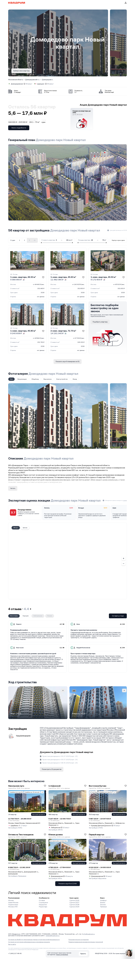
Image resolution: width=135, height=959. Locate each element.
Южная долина (56, 834)
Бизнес (102, 902)
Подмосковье (13, 904)
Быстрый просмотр (38, 814)
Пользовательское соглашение (78, 939)
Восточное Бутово (97, 786)
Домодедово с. (47, 79)
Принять (83, 953)
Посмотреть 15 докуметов (51, 769)
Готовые (42, 900)
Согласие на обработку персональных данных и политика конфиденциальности (34, 939)
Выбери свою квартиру (21, 71)
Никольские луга (16, 786)
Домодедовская (17, 84)
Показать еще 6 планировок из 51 (68, 361)
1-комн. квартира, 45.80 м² (23, 331)
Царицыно (40, 84)
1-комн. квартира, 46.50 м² (23, 277)
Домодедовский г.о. (32, 79)
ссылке (125, 500)
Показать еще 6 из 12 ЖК (67, 883)
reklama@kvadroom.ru (52, 935)
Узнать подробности (18, 128)
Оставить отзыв (118, 616)
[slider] (41, 242)
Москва (11, 900)
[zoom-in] (124, 558)
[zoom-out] (124, 564)
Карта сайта (12, 944)
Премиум (103, 907)
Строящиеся (43, 902)
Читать (12, 488)
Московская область (15, 79)
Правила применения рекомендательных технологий (85, 942)
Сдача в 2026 (74, 900)
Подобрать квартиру (100, 322)
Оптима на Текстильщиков (20, 834)
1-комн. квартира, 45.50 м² (103, 277)
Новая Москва (13, 902)
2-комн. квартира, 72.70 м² (63, 331)
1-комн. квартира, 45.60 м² (63, 277)
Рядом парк (43, 907)
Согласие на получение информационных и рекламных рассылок (29, 942)
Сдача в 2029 (74, 907)
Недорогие (43, 904)
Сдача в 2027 (74, 902)
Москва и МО (13, 907)
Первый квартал (96, 834)
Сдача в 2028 (74, 904)
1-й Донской (54, 786)
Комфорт (103, 900)
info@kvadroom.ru (89, 934)
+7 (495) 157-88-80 (15, 953)
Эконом (103, 904)
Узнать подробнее (62, 954)
